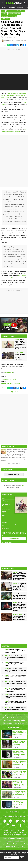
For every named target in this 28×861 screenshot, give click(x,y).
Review (10, 383)
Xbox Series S (13, 16)
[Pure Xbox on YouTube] (11, 821)
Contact (13, 718)
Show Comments (15, 474)
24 (11, 578)
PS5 (2, 505)
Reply (19, 463)
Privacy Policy (21, 718)
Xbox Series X (5, 16)
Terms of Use (7, 720)
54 (11, 620)
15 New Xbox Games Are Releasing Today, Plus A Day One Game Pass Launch (15, 689)
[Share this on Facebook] (14, 45)
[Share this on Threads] (21, 45)
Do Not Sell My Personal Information (17, 834)
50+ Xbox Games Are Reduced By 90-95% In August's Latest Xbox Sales (15, 702)
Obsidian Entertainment (14, 13)
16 (11, 589)
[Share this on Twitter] (17, 45)
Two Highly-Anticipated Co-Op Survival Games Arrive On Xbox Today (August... (15, 677)
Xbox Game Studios (6, 509)
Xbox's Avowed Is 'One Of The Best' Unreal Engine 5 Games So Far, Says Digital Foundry (13, 28)
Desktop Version (19, 723)
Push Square (20, 838)
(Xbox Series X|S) (8, 379)
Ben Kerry (8, 40)
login (22, 485)
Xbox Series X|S (5, 501)
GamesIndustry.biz (10, 846)
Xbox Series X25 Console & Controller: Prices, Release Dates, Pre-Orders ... (15, 664)
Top (5, 715)
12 (11, 599)
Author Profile (11, 463)
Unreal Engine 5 (20, 11)
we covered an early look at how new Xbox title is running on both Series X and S (13, 95)
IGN (13, 844)
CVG (18, 846)
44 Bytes (19, 832)
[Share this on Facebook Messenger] (24, 45)
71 (11, 609)
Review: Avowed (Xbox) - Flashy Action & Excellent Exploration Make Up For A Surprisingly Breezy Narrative (14, 533)
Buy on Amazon (13, 538)
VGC (25, 844)
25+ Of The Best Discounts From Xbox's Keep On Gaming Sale (15, 708)
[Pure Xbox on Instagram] (7, 826)
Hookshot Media (12, 830)
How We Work (21, 715)
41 (17, 392)
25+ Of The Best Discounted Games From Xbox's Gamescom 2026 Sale (15, 683)
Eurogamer (19, 844)
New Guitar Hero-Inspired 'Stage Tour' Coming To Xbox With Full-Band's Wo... (15, 670)
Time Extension (9, 841)
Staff (14, 715)
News (3, 11)
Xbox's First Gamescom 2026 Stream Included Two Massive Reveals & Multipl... (15, 696)
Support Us (6, 718)
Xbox (7, 11)
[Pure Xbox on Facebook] (20, 826)
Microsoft (4, 13)
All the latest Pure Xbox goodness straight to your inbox (14, 853)
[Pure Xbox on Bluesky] (24, 821)
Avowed (13, 11)
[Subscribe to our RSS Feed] (4, 821)
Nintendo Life (12, 838)
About (9, 715)
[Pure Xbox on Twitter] (17, 821)
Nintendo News (6, 844)
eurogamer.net (9, 372)
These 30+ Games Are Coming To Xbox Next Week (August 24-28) (15, 657)
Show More (13, 811)
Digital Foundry (5, 18)
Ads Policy (16, 720)
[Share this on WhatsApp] (8, 45)
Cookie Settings (8, 723)
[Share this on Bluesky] (11, 45)
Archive (22, 720)
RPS (22, 846)
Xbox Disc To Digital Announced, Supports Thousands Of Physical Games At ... (15, 651)
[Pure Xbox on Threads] (14, 826)
